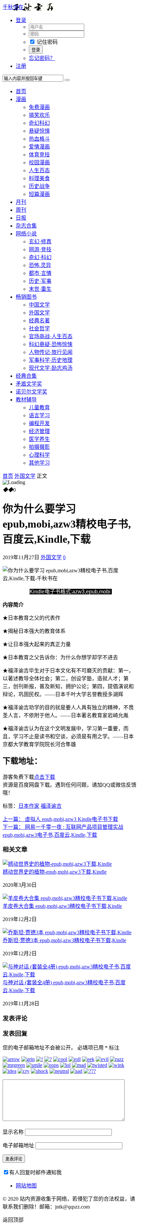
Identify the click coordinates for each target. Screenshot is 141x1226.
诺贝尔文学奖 (31, 392)
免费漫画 (39, 107)
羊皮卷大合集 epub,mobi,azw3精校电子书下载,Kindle (62, 906)
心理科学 (39, 455)
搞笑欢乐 (39, 115)
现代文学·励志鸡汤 (50, 368)
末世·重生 (40, 289)
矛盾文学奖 (29, 384)
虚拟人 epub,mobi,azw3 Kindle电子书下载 (60, 819)
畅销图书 (26, 297)
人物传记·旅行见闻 (50, 352)
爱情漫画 (39, 147)
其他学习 (39, 463)
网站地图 (26, 1185)
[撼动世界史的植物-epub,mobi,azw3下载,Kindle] (57, 864)
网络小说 (26, 233)
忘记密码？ (42, 58)
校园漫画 (39, 162)
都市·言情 (40, 273)
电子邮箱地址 (18, 1145)
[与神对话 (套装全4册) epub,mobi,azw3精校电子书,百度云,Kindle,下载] (70, 974)
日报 (21, 218)
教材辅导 (26, 399)
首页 (21, 91)
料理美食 (39, 178)
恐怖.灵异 (40, 265)
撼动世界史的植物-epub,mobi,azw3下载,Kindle (55, 872)
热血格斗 (39, 139)
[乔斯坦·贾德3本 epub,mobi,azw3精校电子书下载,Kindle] (67, 932)
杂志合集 (26, 226)
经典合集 (26, 376)
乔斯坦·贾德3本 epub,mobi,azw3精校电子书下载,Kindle (64, 940)
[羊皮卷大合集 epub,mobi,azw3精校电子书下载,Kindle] (65, 898)
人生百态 (39, 170)
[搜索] (67, 80)
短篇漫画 (39, 194)
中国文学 (39, 305)
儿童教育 (39, 407)
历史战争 (39, 186)
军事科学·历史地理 (50, 360)
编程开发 (39, 423)
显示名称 (13, 1132)
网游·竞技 (40, 249)
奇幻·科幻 (40, 257)
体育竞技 (39, 154)
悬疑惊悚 (39, 131)
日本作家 (28, 806)
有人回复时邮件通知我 (35, 1172)
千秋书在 (13, 7)
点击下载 (44, 777)
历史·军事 (40, 281)
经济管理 (39, 431)
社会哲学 (39, 328)
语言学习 (39, 415)
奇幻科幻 (39, 123)
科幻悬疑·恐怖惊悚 (50, 344)
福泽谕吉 (51, 806)
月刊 (21, 202)
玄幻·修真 (40, 241)
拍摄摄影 (39, 447)
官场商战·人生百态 (50, 336)
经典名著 (39, 320)
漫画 (21, 99)
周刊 (21, 210)
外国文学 (39, 312)
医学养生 (39, 439)
